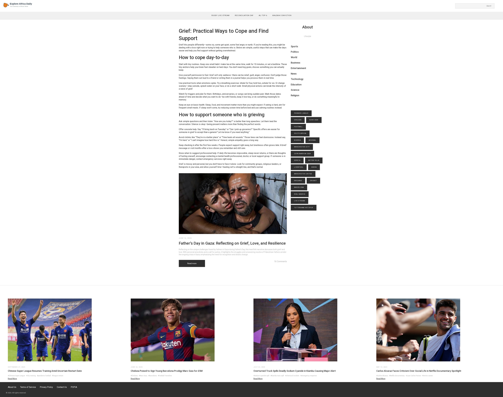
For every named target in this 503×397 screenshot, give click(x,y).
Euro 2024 (313, 120)
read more (12, 379)
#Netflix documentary (397, 376)
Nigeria (297, 140)
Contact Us (62, 387)
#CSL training (31, 376)
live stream (299, 201)
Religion (295, 95)
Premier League (301, 113)
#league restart (57, 376)
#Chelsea (134, 376)
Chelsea (297, 120)
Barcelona (299, 187)
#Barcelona (152, 376)
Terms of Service (28, 387)
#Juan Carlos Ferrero (413, 376)
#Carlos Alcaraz (382, 376)
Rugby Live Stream (221, 15)
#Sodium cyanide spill (261, 376)
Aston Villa (313, 160)
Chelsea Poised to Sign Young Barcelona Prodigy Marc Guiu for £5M (167, 371)
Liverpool (298, 167)
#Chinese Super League (16, 376)
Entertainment (298, 68)
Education (296, 84)
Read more (191, 263)
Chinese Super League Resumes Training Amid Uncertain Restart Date (45, 371)
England (298, 180)
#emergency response (308, 376)
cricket (313, 180)
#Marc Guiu (143, 376)
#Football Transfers (165, 376)
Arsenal (312, 140)
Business (295, 62)
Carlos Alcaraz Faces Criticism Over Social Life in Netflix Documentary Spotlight (418, 371)
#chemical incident (292, 376)
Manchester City (302, 147)
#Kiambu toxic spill (277, 376)
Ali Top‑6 (263, 15)
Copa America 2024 (302, 154)
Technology (297, 79)
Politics (295, 51)
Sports (294, 46)
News (294, 73)
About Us (12, 387)
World (294, 57)
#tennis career (427, 376)
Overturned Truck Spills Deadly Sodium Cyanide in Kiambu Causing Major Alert (294, 371)
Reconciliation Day (244, 15)
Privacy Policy (46, 387)
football (298, 127)
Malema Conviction (281, 15)
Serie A (297, 160)
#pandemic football (44, 376)
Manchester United (303, 174)
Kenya (314, 167)
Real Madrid (299, 194)
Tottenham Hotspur (303, 207)
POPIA (74, 387)
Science (295, 90)
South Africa (300, 133)
